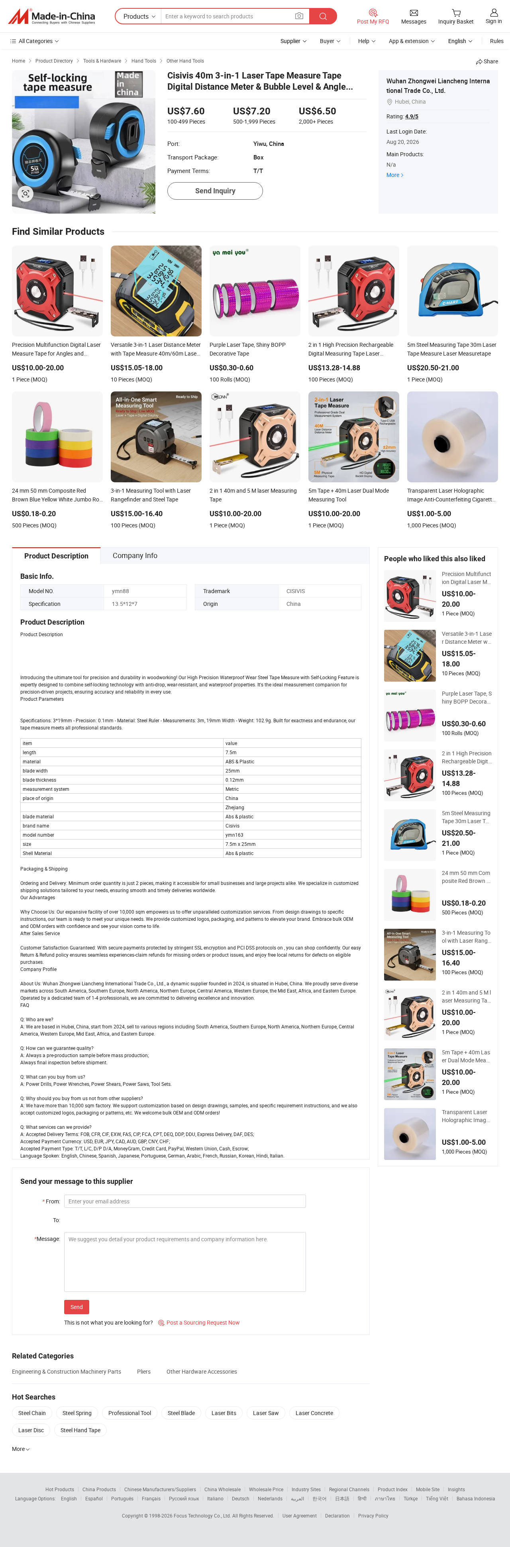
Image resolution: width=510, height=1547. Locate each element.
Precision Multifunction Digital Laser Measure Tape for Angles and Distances (466, 578)
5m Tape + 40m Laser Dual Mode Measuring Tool (466, 1056)
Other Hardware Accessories (202, 1371)
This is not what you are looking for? (108, 1322)
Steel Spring (77, 1413)
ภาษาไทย (385, 1498)
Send (77, 1307)
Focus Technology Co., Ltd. (203, 1515)
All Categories (36, 41)
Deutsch (240, 1498)
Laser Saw (266, 1413)
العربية (297, 1498)
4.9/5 (411, 116)
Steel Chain (32, 1413)
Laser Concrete (314, 1413)
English (69, 1498)
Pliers (144, 1371)
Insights (456, 1489)
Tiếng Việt (437, 1498)
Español (94, 1498)
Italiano (215, 1498)
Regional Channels (349, 1489)
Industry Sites (306, 1489)
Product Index (393, 1489)
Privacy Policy (373, 1515)
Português (122, 1498)
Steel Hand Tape (80, 1430)
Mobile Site (427, 1489)
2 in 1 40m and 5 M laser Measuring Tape (466, 996)
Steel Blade (181, 1413)
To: (56, 1220)
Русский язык (184, 1498)
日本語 (342, 1498)
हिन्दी (362, 1498)
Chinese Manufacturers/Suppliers (160, 1489)
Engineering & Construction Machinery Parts (66, 1371)
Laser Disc (31, 1430)
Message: (47, 1238)
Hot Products (59, 1489)
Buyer (327, 41)
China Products (99, 1489)
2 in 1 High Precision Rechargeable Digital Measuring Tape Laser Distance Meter (467, 757)
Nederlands (270, 1498)
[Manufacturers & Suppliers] (51, 16)
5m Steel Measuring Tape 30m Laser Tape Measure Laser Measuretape (467, 817)
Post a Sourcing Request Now (199, 1322)
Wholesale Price (266, 1489)
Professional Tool (129, 1413)
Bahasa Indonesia (476, 1498)
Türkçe (411, 1498)
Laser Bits (224, 1413)
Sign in (494, 21)
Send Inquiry (215, 191)
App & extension (409, 41)
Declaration (337, 1515)
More (392, 175)
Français (151, 1498)
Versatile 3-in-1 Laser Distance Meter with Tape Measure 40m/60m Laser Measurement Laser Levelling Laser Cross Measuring (467, 638)
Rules (497, 41)
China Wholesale (222, 1489)
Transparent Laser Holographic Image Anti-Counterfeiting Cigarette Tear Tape (466, 1116)
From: (51, 1201)
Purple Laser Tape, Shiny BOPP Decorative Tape (467, 698)
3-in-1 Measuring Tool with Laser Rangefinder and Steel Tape (466, 937)
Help (363, 41)
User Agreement (299, 1515)
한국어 (319, 1498)
